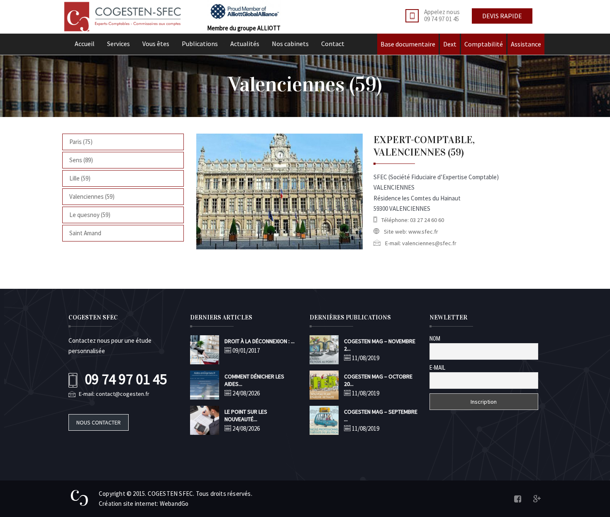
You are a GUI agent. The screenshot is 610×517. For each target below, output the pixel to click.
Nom (434, 338)
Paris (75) (81, 142)
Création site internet (128, 503)
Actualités (244, 43)
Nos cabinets (290, 43)
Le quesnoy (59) (89, 215)
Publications (200, 43)
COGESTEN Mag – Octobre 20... (378, 380)
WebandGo (174, 503)
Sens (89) (81, 160)
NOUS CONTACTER (98, 422)
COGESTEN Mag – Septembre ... (380, 415)
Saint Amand (85, 233)
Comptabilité (483, 44)
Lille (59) (79, 178)
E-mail (437, 367)
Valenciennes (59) (92, 196)
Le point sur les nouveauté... (245, 415)
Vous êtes (155, 43)
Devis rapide (502, 16)
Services (118, 43)
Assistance (526, 44)
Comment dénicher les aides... (254, 380)
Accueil (85, 43)
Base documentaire (408, 44)
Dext (449, 44)
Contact (332, 43)
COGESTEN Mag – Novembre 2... (379, 344)
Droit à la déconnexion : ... (259, 341)
